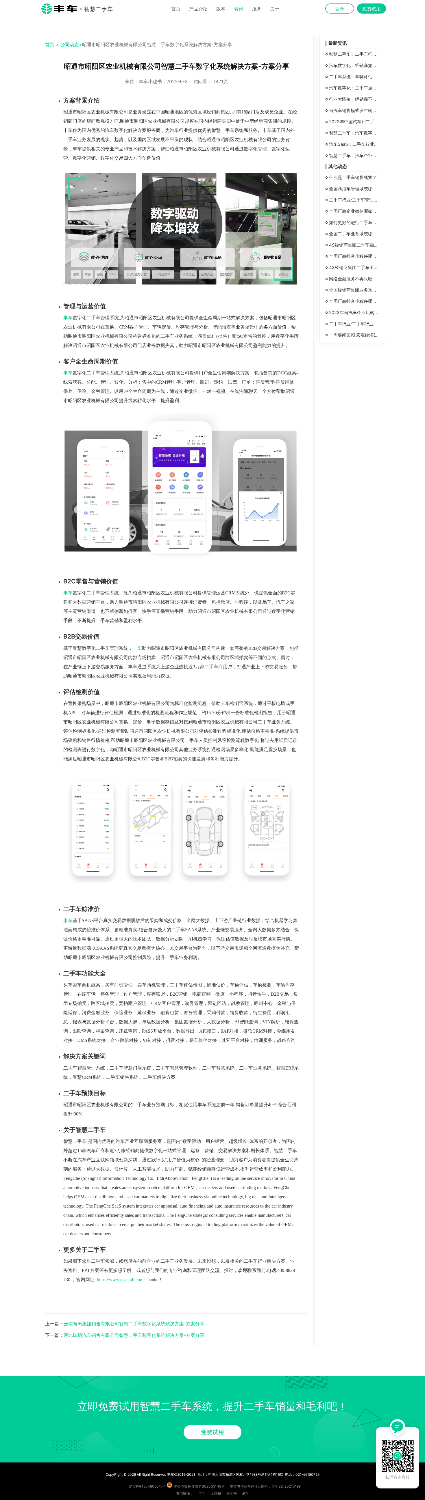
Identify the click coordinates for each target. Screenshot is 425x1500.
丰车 (68, 317)
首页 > (52, 44)
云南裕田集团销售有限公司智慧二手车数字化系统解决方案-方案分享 (134, 1324)
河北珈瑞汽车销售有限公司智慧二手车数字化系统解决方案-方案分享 (134, 1335)
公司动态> (71, 44)
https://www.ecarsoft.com (120, 1279)
